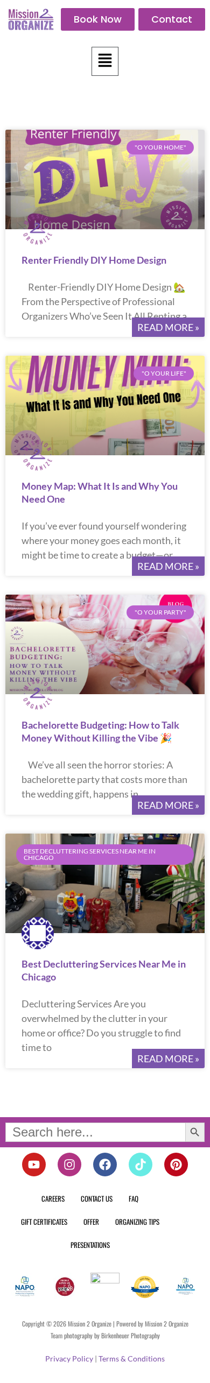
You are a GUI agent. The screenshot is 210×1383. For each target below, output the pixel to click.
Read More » (168, 327)
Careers (53, 1198)
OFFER (91, 1221)
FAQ (133, 1198)
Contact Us (97, 1198)
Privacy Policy (69, 1358)
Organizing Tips (137, 1221)
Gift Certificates (44, 1221)
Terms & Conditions (132, 1358)
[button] (105, 61)
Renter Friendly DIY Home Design (94, 260)
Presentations (90, 1244)
